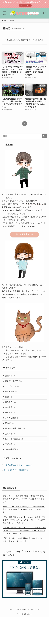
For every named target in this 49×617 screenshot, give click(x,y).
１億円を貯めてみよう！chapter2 (18, 465)
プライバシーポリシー (22, 609)
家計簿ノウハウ (13, 381)
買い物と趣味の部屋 (15, 428)
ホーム (11, 609)
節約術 (9, 423)
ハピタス (10, 413)
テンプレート (12, 386)
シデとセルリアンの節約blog (16, 470)
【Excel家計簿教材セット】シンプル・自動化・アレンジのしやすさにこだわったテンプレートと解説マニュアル (24, 520)
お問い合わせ (35, 609)
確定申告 (10, 407)
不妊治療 (10, 444)
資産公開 (10, 376)
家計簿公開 (11, 392)
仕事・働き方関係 (14, 439)
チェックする (25, 5)
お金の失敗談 (12, 449)
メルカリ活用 (12, 418)
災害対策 (10, 434)
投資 (8, 397)
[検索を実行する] (44, 136)
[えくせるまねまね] (24, 13)
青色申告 (10, 402)
